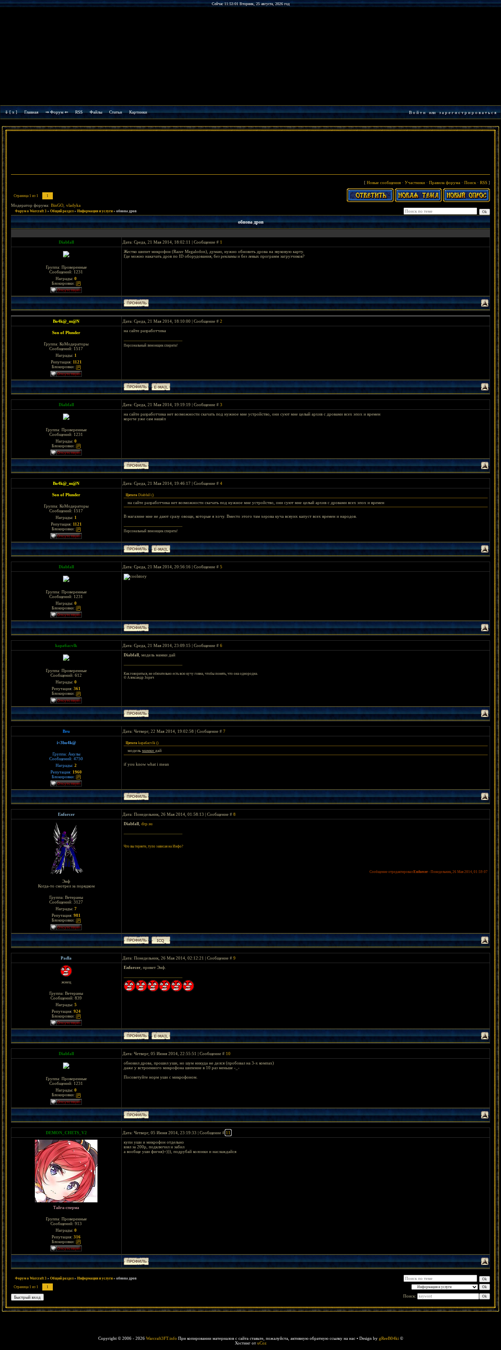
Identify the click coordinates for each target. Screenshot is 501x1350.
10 (228, 1053)
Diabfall (66, 242)
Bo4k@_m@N (66, 321)
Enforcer (66, 814)
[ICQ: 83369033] (161, 940)
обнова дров (126, 211)
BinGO (57, 205)
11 (228, 1132)
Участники (415, 182)
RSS (79, 112)
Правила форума (444, 182)
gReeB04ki (389, 1338)
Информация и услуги (95, 211)
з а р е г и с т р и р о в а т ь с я (467, 112)
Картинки (138, 112)
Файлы (96, 112)
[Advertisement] (250, 153)
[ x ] (13, 112)
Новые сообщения (384, 182)
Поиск (470, 182)
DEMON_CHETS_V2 (66, 1132)
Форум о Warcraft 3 (31, 211)
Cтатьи (115, 112)
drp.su (147, 823)
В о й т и (417, 112)
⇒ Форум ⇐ (56, 112)
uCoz (262, 1343)
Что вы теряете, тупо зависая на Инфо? (153, 846)
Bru (66, 731)
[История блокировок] (78, 283)
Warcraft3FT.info (161, 1338)
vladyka (73, 205)
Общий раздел (62, 211)
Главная (31, 112)
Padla (66, 958)
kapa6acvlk (66, 645)
